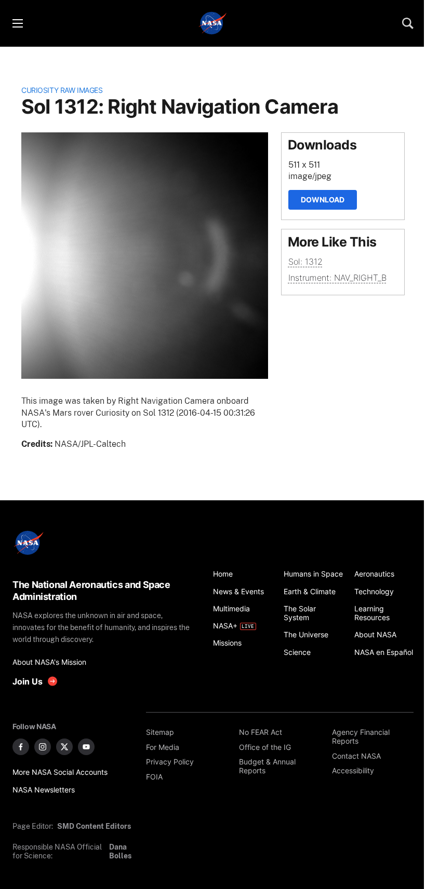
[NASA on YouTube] (86, 746)
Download (322, 199)
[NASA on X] (64, 746)
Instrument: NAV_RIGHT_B (337, 277)
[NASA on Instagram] (42, 746)
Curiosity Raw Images (61, 90)
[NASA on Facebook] (20, 746)
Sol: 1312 (305, 261)
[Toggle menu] (17, 23)
